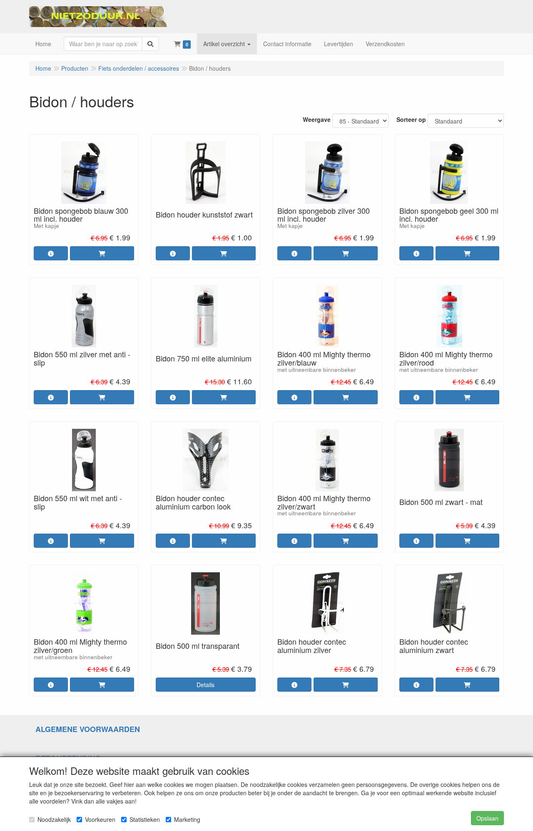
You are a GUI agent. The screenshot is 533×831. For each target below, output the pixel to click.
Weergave (317, 119)
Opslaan (487, 818)
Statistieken (145, 819)
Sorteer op (411, 119)
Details (205, 684)
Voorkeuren (100, 819)
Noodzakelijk (54, 819)
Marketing (187, 819)
